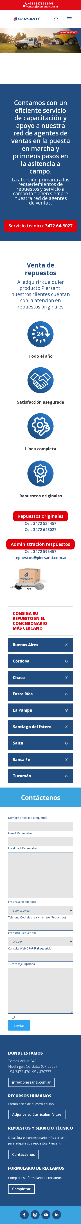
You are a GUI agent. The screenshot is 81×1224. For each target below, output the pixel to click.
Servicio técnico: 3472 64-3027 (40, 226)
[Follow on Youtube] (45, 1214)
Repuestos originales (40, 516)
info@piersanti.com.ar (31, 1082)
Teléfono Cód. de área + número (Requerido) (37, 917)
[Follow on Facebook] (24, 1214)
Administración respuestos (40, 544)
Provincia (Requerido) (22, 902)
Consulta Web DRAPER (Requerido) (30, 948)
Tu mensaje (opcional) (22, 964)
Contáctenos (40, 798)
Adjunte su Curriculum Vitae (36, 1114)
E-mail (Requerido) (20, 833)
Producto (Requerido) (22, 933)
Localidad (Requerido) (22, 848)
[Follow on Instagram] (35, 1214)
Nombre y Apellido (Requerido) (28, 818)
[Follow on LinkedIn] (56, 1214)
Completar (21, 1188)
